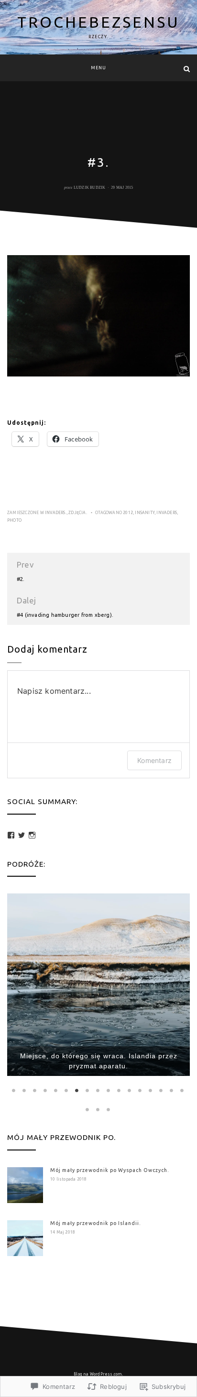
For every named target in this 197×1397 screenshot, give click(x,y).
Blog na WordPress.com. (98, 1374)
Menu (98, 67)
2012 (128, 512)
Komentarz (154, 760)
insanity (144, 512)
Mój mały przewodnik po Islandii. (95, 1223)
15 (161, 1090)
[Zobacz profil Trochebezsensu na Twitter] (21, 835)
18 (88, 1109)
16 (172, 1090)
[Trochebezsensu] (10, 68)
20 (109, 1109)
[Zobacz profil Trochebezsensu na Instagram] (32, 835)
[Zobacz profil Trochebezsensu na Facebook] (11, 835)
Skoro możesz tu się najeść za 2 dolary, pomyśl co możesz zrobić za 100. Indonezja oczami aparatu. (98, 1056)
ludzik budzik (90, 187)
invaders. (55, 512)
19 (98, 1109)
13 (140, 1090)
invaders (166, 512)
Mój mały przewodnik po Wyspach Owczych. (109, 1170)
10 (109, 1090)
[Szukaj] (186, 68)
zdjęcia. (77, 512)
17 (182, 1090)
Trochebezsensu (98, 22)
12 (130, 1090)
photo (14, 520)
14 (151, 1090)
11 (119, 1090)
